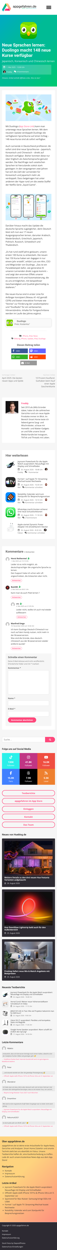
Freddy (9, 72)
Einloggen (28, 808)
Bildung (17, 338)
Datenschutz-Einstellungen (12, 1246)
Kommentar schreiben (34, 487)
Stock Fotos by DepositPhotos (13, 1243)
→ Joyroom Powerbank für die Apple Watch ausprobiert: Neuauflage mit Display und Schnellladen (27, 1111)
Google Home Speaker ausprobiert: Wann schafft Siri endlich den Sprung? (31, 1031)
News (35, 336)
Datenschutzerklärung (15, 1176)
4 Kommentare (23, 71)
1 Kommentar (33, 472)
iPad (30, 336)
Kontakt (28, 816)
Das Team (28, 824)
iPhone (25, 336)
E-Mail (11, 709)
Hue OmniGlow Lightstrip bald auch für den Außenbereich (25, 928)
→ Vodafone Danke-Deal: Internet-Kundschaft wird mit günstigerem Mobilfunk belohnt (25, 1060)
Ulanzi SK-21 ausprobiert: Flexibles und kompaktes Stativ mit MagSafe (30, 1021)
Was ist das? (35, 78)
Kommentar (14, 668)
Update (30, 338)
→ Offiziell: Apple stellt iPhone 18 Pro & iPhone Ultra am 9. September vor (27, 1076)
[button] (19, 351)
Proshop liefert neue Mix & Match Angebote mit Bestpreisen (27, 972)
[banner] (19, 7)
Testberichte (28, 793)
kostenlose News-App (30, 1157)
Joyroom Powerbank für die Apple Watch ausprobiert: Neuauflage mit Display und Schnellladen (31, 993)
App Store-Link (26, 126)
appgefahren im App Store (28, 801)
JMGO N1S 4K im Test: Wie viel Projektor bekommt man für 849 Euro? (32, 1012)
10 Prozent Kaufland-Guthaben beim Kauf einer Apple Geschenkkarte (45, 382)
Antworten (16, 580)
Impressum (10, 1173)
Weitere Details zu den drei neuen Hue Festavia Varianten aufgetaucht (26, 879)
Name (11, 698)
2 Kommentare (31, 517)
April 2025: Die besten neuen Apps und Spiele (12, 379)
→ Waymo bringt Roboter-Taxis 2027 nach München (20, 1093)
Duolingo (42, 338)
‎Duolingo (21, 321)
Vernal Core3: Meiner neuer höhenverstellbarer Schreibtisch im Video (29, 1003)
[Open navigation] (49, 7)
